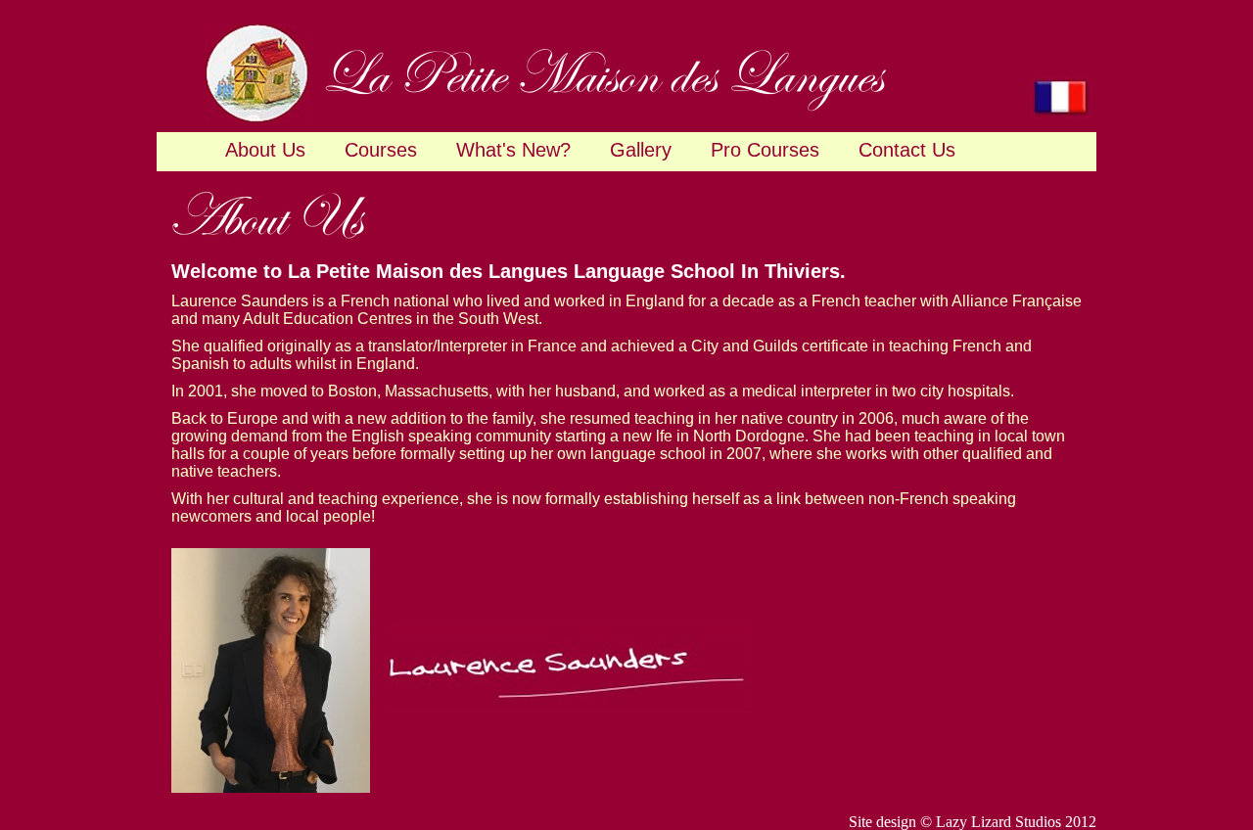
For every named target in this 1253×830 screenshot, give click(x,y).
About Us (265, 150)
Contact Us (907, 150)
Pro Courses (765, 150)
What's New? (513, 150)
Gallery (641, 150)
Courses (381, 150)
